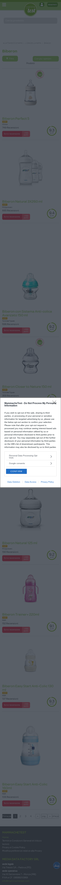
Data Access (30, 482)
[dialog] (30, 443)
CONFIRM (16, 471)
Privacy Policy (47, 482)
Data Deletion (13, 482)
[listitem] (30, 457)
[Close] (55, 403)
